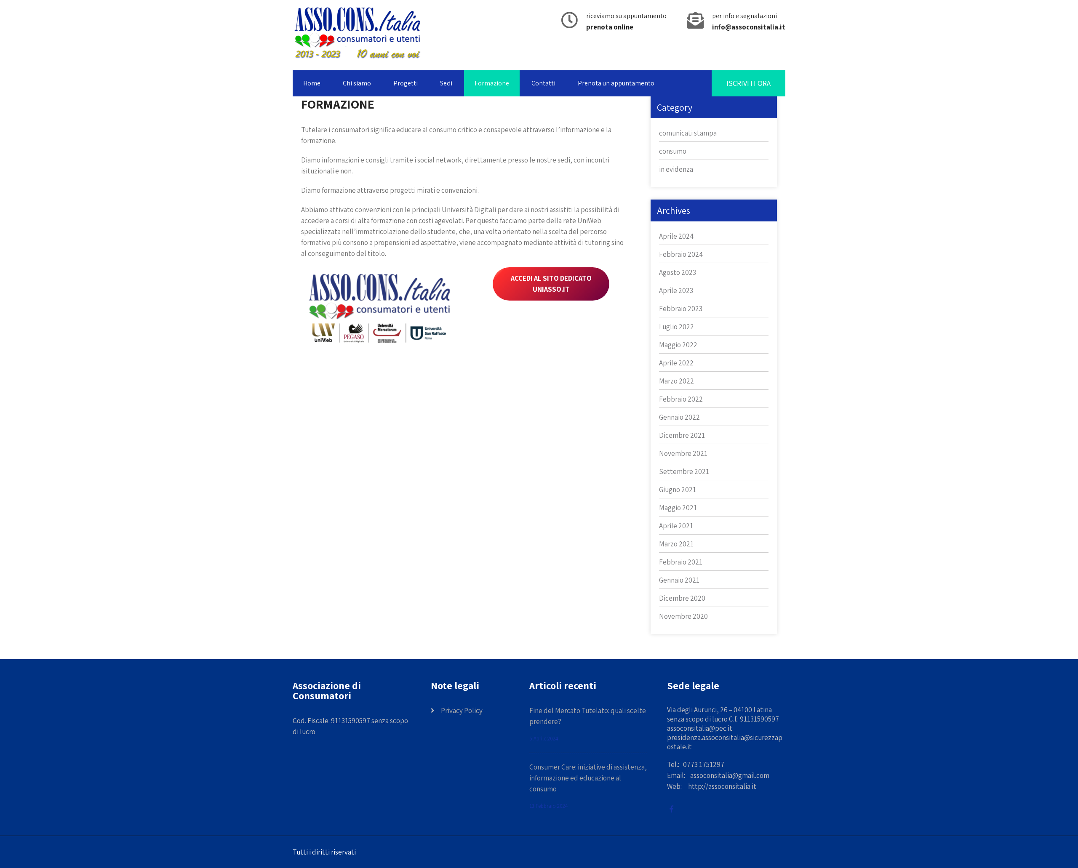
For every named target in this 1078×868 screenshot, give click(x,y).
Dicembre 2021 (682, 435)
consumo (672, 151)
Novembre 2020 (683, 616)
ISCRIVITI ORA (748, 83)
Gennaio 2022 (679, 417)
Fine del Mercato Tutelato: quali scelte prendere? (587, 716)
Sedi (446, 83)
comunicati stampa (688, 133)
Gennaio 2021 (679, 580)
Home (311, 83)
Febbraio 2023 (680, 308)
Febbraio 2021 (680, 562)
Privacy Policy (462, 710)
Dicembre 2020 (682, 598)
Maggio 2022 (678, 344)
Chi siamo (357, 83)
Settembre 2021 (684, 471)
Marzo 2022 (676, 381)
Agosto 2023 (677, 272)
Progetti (405, 83)
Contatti (543, 83)
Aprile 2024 (676, 236)
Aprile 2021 (676, 525)
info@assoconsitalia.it (748, 27)
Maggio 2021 (678, 507)
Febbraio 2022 (681, 399)
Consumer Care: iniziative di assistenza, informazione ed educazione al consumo (588, 777)
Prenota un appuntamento (616, 83)
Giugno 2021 (677, 489)
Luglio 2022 (676, 326)
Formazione (492, 83)
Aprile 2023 (676, 290)
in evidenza (676, 169)
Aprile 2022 (676, 362)
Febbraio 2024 (681, 254)
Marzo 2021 (676, 543)
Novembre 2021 (683, 453)
